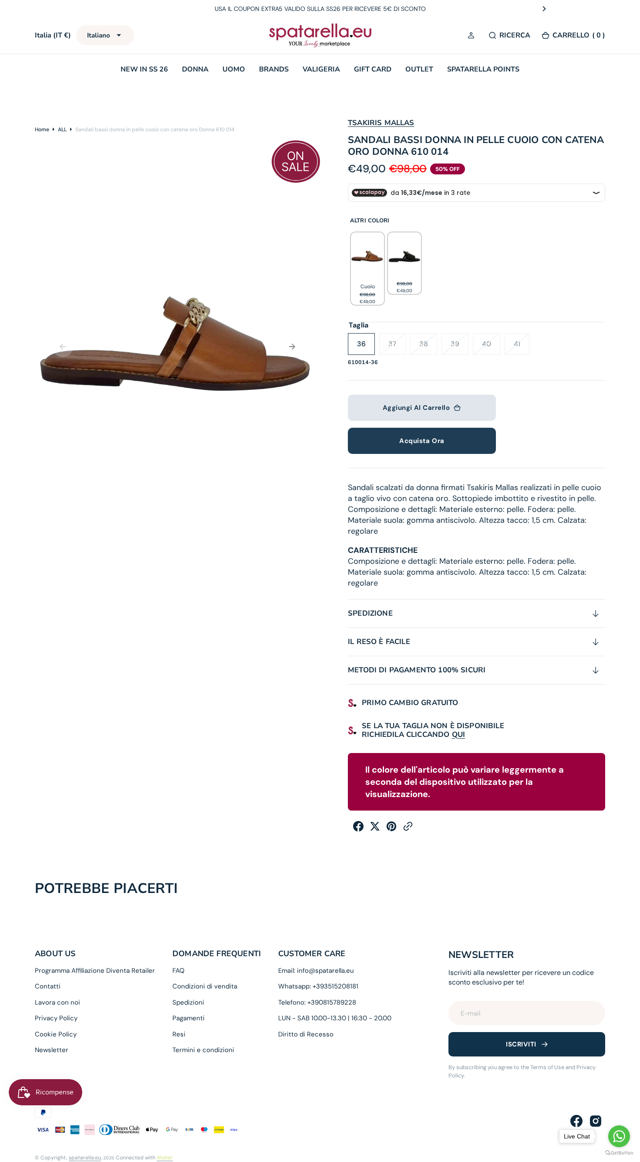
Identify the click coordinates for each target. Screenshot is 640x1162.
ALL (62, 129)
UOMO (233, 69)
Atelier (165, 1157)
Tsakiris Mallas (381, 123)
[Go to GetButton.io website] (619, 1153)
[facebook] (358, 829)
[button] (472, 35)
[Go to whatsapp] (619, 1136)
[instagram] (595, 1121)
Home (42, 129)
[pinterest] (391, 829)
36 (366, 347)
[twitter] (375, 829)
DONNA (195, 69)
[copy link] (408, 829)
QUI (458, 734)
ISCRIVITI (521, 1044)
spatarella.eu (85, 1157)
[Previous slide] (96, 8)
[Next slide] (544, 8)
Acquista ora (421, 440)
